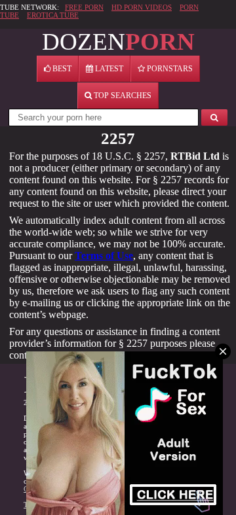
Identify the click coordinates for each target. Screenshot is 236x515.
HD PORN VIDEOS (141, 7)
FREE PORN (84, 7)
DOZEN (118, 41)
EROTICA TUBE (53, 15)
